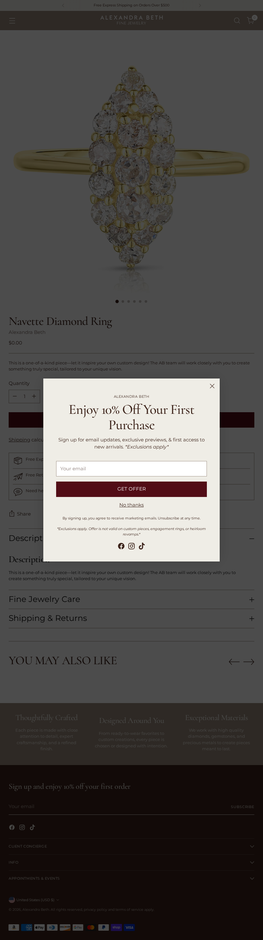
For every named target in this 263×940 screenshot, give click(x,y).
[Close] (212, 386)
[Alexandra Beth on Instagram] (131, 547)
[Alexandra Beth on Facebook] (121, 547)
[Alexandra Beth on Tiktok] (142, 547)
